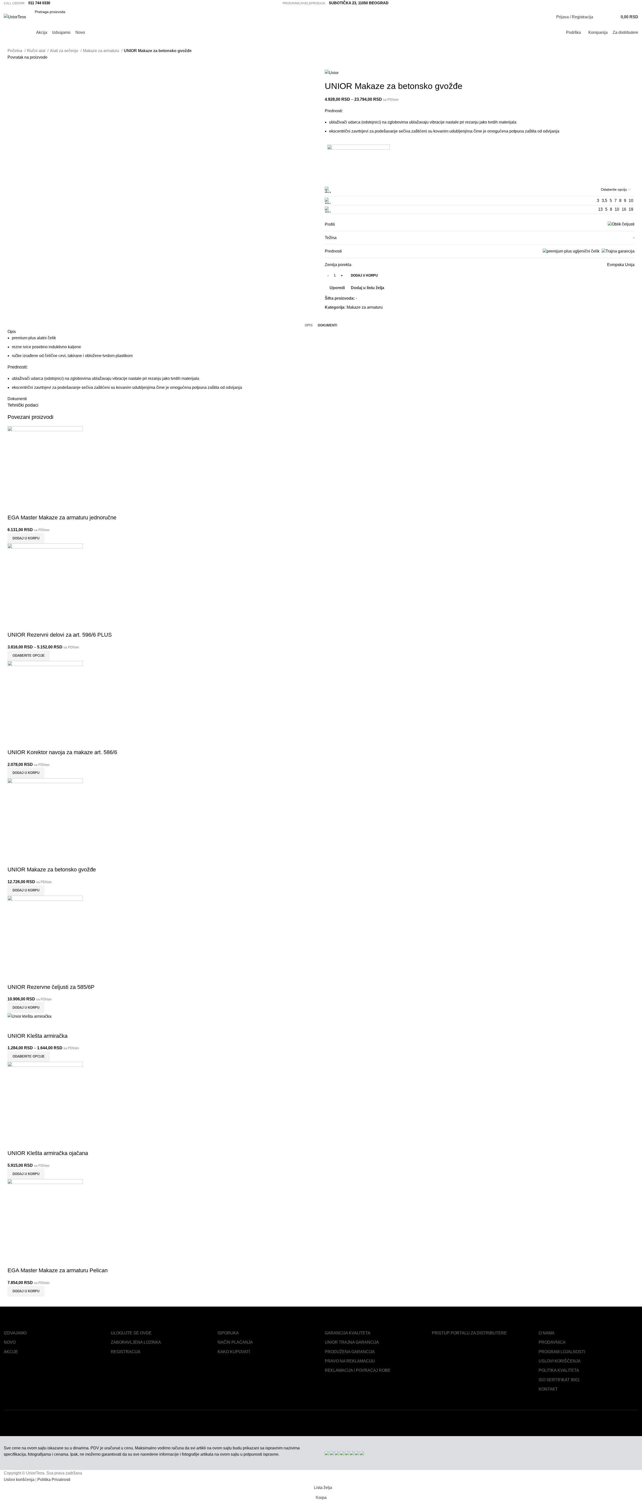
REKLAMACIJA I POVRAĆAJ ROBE (357, 1370)
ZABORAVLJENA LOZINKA (136, 1342)
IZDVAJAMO (15, 1333)
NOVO (10, 1342)
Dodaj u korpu (364, 275)
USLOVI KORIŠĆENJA (560, 1361)
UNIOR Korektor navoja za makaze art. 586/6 (62, 752)
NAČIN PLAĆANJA (235, 1342)
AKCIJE (11, 1352)
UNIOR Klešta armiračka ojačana (48, 1153)
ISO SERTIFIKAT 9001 (559, 1380)
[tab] (309, 325)
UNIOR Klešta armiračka (37, 1036)
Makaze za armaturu (365, 307)
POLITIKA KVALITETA (559, 1370)
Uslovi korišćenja (19, 1479)
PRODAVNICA (552, 1342)
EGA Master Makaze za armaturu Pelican (58, 1270)
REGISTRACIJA (125, 1352)
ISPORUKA (228, 1333)
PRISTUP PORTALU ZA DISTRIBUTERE (469, 1333)
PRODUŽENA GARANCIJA (350, 1352)
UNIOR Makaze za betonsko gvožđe (52, 869)
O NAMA (546, 1333)
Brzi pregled (27, 507)
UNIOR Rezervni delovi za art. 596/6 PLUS (60, 635)
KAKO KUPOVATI (234, 1352)
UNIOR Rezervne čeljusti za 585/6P (51, 987)
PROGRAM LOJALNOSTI (562, 1352)
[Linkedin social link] (340, 318)
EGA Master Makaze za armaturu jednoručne (62, 517)
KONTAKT (548, 1389)
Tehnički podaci (23, 405)
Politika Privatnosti (53, 1479)
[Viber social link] (352, 318)
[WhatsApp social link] (346, 318)
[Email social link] (335, 318)
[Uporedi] (14, 507)
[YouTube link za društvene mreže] (635, 3)
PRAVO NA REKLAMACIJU (350, 1361)
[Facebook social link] (624, 3)
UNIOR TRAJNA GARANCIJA (352, 1342)
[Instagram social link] (629, 3)
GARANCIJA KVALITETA (347, 1333)
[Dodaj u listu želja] (41, 507)
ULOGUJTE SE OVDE (131, 1333)
